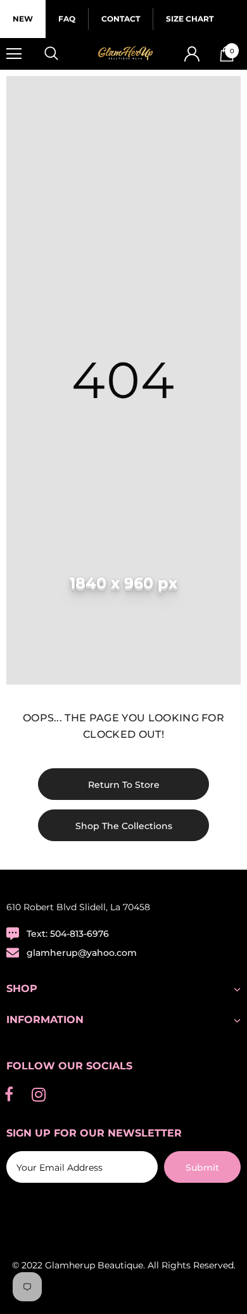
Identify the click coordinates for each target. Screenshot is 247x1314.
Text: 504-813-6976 (68, 933)
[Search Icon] (63, 54)
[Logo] (125, 53)
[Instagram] (38, 1094)
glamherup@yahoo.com (82, 952)
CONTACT (120, 18)
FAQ (66, 18)
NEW (23, 18)
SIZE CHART (189, 18)
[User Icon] (192, 53)
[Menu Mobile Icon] (14, 53)
